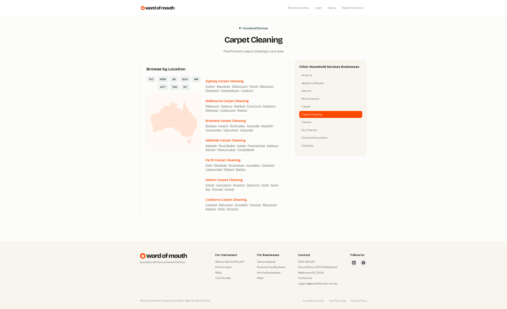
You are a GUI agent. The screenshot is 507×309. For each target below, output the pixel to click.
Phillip (221, 208)
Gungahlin (241, 204)
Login (318, 7)
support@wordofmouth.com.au (318, 283)
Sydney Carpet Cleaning (225, 81)
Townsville (253, 125)
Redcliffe (267, 125)
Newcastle (223, 86)
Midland (229, 169)
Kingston (239, 185)
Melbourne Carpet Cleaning (227, 101)
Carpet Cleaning (312, 114)
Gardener (308, 145)
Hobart (210, 185)
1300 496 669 (306, 261)
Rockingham (236, 165)
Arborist (306, 90)
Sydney (210, 86)
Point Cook (254, 106)
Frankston (269, 106)
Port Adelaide (246, 149)
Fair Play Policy (337, 300)
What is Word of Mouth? (229, 261)
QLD (185, 79)
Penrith (254, 86)
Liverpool (247, 90)
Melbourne (212, 106)
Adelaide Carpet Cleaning (226, 140)
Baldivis (241, 169)
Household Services (255, 28)
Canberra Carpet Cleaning (226, 200)
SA (174, 79)
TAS (174, 86)
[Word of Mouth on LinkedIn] (353, 262)
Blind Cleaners (310, 98)
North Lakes (237, 125)
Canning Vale (214, 169)
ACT (163, 86)
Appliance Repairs (313, 83)
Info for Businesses (269, 272)
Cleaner (306, 122)
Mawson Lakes (226, 149)
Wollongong (240, 86)
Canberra (211, 204)
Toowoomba (213, 130)
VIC (151, 79)
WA (196, 79)
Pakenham (212, 110)
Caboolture (230, 130)
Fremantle (268, 165)
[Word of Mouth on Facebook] (363, 262)
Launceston (223, 185)
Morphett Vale (256, 145)
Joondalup (253, 165)
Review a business (298, 7)
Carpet (306, 106)
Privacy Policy (359, 300)
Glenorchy (253, 185)
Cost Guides (223, 278)
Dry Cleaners (309, 130)
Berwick (242, 110)
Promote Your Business (271, 267)
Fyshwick (255, 204)
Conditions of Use (313, 300)
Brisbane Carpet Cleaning (226, 121)
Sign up (332, 7)
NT (185, 86)
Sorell (265, 185)
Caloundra (246, 130)
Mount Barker (227, 145)
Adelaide (211, 145)
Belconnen (226, 204)
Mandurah (220, 165)
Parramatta (212, 90)
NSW (163, 79)
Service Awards (266, 261)
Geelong (226, 106)
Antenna (307, 75)
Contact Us (305, 278)
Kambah (211, 208)
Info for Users (223, 267)
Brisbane (211, 125)
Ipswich (223, 125)
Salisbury (272, 145)
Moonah (217, 189)
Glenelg (210, 149)
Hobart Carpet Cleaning (224, 180)
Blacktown (267, 86)
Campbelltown (230, 90)
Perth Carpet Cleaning (223, 160)
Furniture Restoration (315, 137)
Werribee (239, 106)
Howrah (229, 189)
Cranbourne (227, 110)
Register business (352, 7)
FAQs (218, 272)
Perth (209, 165)
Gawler (241, 145)
